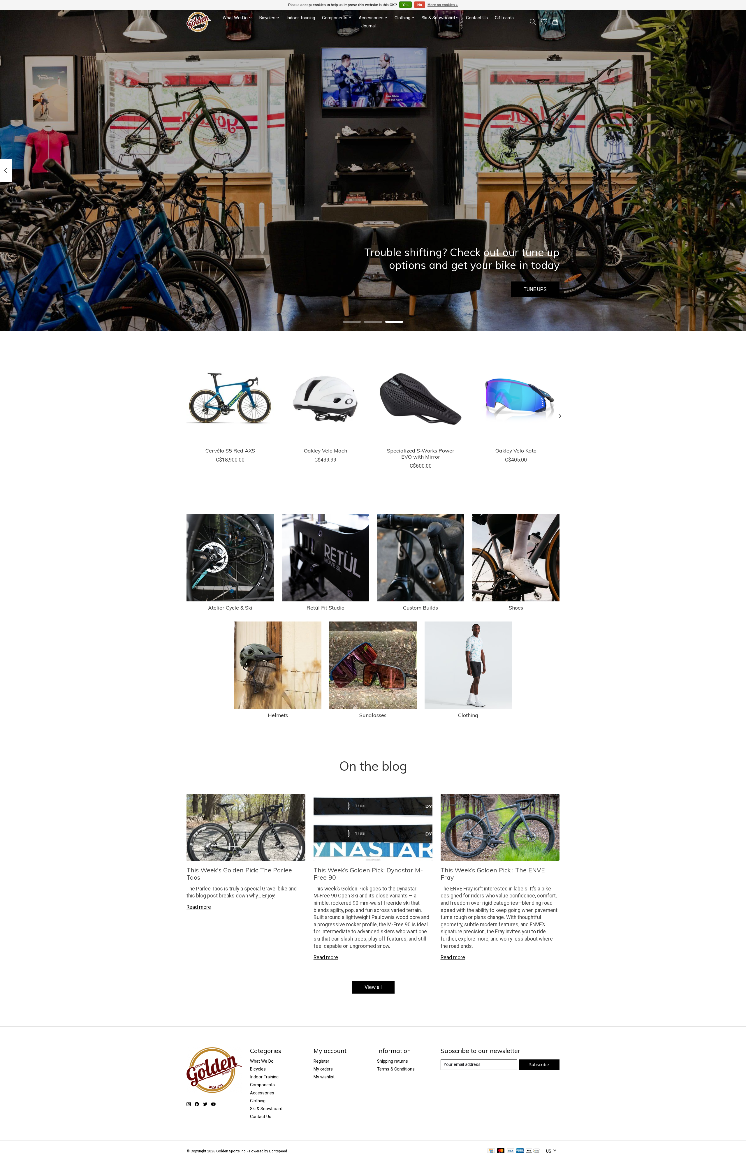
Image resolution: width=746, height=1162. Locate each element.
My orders (323, 1069)
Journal (368, 26)
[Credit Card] (491, 1151)
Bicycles (258, 1069)
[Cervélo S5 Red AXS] (230, 399)
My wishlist (324, 1077)
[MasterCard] (501, 1151)
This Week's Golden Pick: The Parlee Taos (239, 873)
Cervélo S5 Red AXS (230, 450)
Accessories (262, 1093)
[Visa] (510, 1151)
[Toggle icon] (533, 22)
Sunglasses (372, 715)
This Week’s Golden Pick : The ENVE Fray (493, 873)
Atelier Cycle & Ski (230, 607)
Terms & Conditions (396, 1069)
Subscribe (539, 1064)
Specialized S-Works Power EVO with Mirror (420, 453)
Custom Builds (420, 607)
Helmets (278, 715)
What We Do (262, 1061)
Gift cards (504, 17)
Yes (405, 5)
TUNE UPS (535, 289)
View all (373, 987)
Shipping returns (392, 1061)
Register (321, 1061)
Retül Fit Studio (325, 607)
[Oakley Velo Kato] (516, 399)
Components (262, 1084)
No (419, 5)
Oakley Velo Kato (515, 450)
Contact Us (477, 17)
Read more (198, 907)
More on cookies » (442, 5)
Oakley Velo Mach (325, 450)
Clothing (468, 715)
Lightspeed (278, 1151)
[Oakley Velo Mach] (325, 399)
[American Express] (520, 1151)
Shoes (516, 607)
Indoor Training (300, 17)
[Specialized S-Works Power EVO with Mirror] (420, 399)
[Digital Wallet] (533, 1151)
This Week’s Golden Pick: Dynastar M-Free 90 (368, 873)
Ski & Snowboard (266, 1108)
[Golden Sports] (198, 22)
